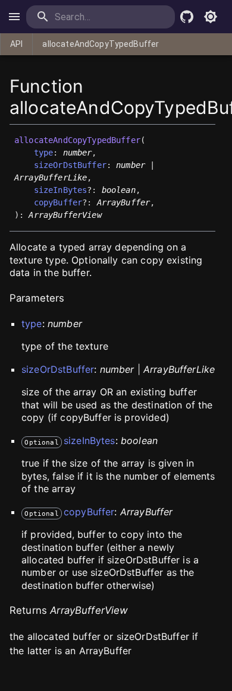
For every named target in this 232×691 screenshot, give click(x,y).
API (16, 44)
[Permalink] (108, 215)
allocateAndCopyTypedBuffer (100, 44)
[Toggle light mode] (210, 16)
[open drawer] (14, 16)
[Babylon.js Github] (187, 16)
